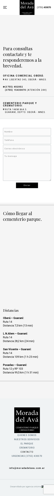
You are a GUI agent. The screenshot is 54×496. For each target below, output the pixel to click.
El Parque (27, 443)
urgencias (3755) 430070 (27, 456)
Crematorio (27, 447)
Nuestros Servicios (27, 439)
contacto (27, 452)
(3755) (44, 7)
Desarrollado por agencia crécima (26, 486)
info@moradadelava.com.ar (27, 468)
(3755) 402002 (14, 87)
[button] (5, 7)
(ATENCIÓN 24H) (26, 90)
